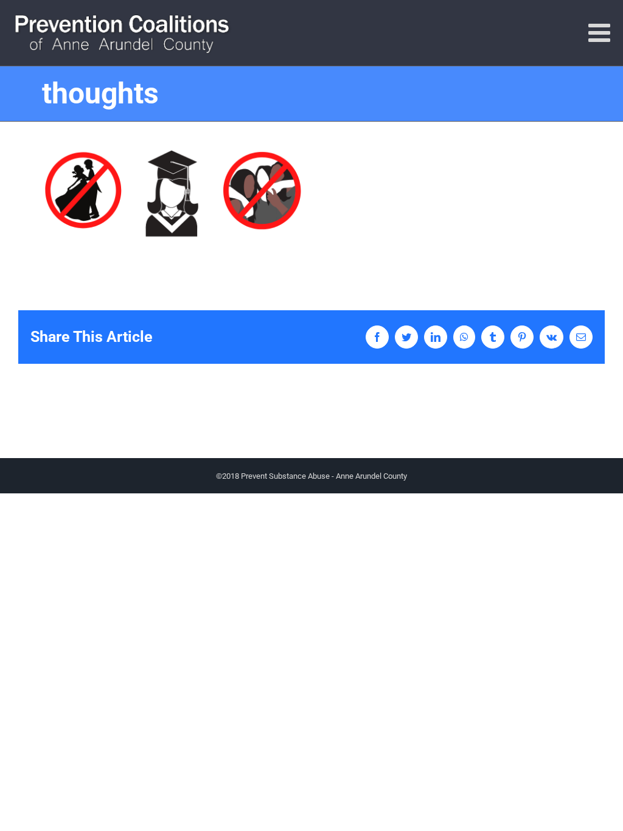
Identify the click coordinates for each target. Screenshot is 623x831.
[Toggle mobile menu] (601, 32)
